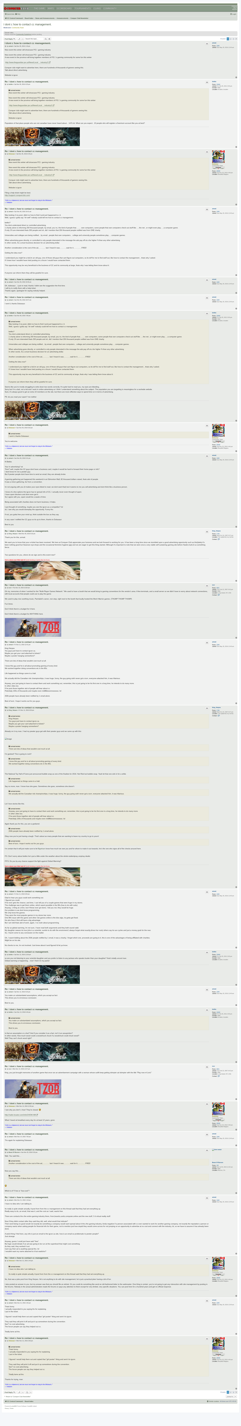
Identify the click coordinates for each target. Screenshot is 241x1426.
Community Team (18, 28)
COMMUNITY (110, 8)
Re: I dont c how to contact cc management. (27, 81)
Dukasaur (215, 164)
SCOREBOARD (64, 8)
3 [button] (233, 39)
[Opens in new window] (43, 570)
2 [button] (230, 39)
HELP (235, 8)
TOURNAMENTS (83, 8)
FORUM (234, 6)
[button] (236, 38)
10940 (218, 84)
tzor (213, 585)
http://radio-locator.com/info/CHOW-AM (20, 1115)
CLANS (97, 8)
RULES (234, 9)
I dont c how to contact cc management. (28, 24)
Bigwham (41, 849)
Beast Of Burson (217, 1162)
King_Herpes (216, 531)
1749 (217, 534)
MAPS (51, 8)
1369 (217, 46)
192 (217, 1165)
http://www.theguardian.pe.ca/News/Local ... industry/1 (26, 62)
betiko (214, 81)
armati (214, 43)
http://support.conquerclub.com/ (17, 195)
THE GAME (39, 8)
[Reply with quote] (207, 43)
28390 (218, 171)
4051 (217, 588)
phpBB (14, 1406)
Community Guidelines (24, 34)
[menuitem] (17, 14)
